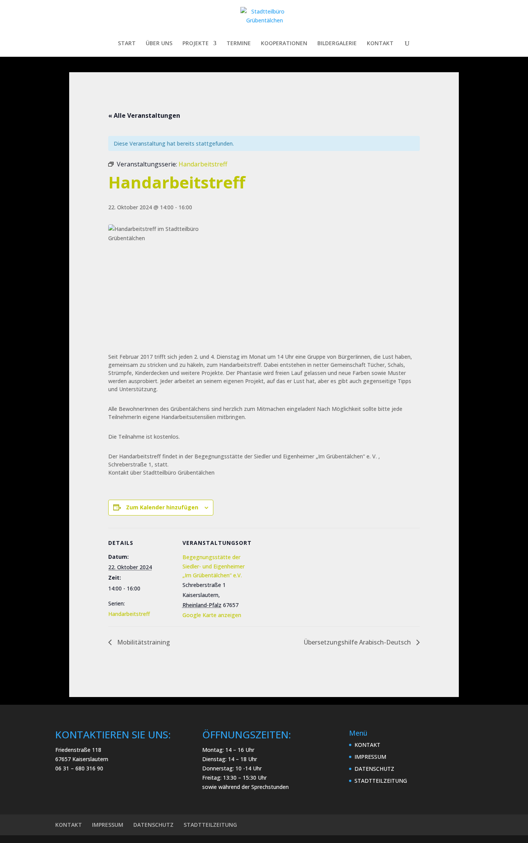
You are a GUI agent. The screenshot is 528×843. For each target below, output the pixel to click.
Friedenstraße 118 (78, 749)
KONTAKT (380, 44)
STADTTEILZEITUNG (380, 780)
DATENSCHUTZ (374, 768)
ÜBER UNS (159, 44)
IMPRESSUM (370, 756)
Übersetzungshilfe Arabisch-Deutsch (358, 642)
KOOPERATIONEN (284, 44)
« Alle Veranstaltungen (144, 115)
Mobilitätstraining (143, 642)
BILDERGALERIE (337, 44)
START (127, 44)
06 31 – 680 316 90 (79, 768)
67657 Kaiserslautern (81, 759)
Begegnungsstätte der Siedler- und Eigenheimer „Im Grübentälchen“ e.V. (213, 566)
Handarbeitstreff (129, 613)
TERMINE (239, 44)
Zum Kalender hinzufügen (162, 507)
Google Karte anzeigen (211, 615)
